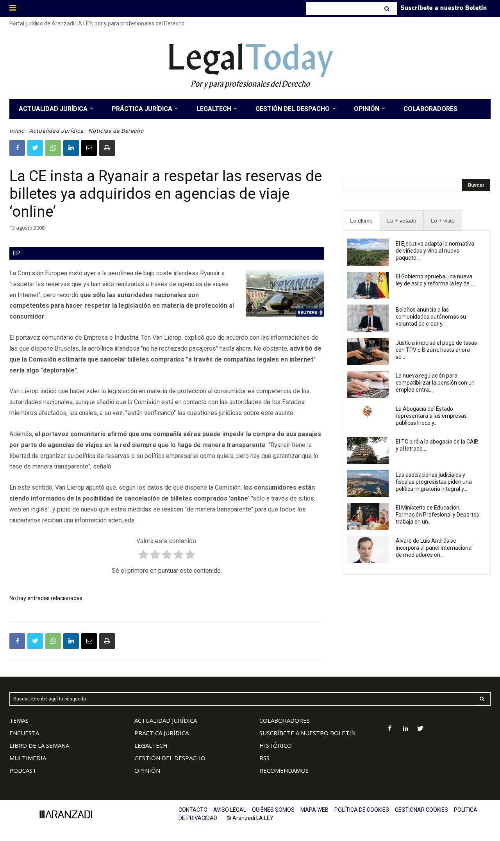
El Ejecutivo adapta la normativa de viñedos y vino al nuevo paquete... (435, 251)
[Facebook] (17, 148)
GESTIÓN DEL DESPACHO (169, 758)
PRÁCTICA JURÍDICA (161, 733)
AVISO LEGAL (229, 810)
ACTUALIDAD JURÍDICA (165, 720)
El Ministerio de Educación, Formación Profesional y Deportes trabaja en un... (437, 514)
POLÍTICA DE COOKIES (361, 810)
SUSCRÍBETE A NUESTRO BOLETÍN (307, 733)
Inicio (17, 131)
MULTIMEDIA (27, 758)
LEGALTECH (151, 745)
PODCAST (22, 770)
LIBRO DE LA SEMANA (39, 745)
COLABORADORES (284, 720)
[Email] (89, 148)
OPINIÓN (147, 770)
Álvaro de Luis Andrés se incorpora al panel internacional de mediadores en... (434, 548)
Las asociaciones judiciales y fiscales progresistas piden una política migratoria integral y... (434, 482)
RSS (264, 758)
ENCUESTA (24, 733)
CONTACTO (193, 810)
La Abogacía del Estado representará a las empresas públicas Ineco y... (431, 416)
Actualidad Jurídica (56, 131)
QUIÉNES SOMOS (273, 810)
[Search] (388, 8)
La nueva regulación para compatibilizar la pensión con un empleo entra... (435, 382)
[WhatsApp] (53, 148)
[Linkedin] (71, 148)
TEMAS (19, 720)
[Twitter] (35, 148)
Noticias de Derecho (116, 131)
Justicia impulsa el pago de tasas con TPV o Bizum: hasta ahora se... (436, 350)
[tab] (361, 220)
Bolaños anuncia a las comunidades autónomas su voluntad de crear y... (431, 316)
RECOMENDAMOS (284, 770)
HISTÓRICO (275, 745)
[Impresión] (107, 148)
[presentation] (361, 220)
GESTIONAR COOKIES (421, 810)
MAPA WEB (314, 810)
